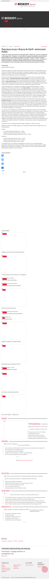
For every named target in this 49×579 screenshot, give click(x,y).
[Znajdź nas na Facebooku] (1, 289)
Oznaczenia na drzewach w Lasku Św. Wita (38, 429)
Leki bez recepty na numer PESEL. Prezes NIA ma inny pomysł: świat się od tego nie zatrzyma (24, 500)
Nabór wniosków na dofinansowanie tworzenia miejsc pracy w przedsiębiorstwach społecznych (24, 448)
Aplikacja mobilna (17, 565)
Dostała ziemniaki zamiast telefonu (11, 285)
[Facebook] (24, 155)
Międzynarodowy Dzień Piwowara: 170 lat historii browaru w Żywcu (19, 483)
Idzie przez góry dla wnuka (34, 433)
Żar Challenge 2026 (7, 319)
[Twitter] (24, 160)
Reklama (3, 566)
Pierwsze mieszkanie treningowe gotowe (37, 436)
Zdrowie (4, 289)
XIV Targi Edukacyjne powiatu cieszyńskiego (14, 451)
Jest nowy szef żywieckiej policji (10, 392)
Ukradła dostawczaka (9, 515)
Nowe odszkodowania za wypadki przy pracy (14, 449)
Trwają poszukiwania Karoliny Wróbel (12, 313)
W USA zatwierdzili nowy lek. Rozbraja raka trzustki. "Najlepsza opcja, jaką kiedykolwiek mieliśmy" (25, 497)
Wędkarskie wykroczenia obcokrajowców (13, 252)
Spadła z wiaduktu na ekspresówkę (11, 341)
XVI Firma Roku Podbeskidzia (24, 445)
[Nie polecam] (3, 170)
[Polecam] (2, 170)
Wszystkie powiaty (5, 1)
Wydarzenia (4, 256)
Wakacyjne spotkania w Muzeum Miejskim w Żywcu (15, 488)
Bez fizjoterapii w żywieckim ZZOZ (11, 364)
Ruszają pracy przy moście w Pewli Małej (37, 432)
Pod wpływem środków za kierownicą (13, 516)
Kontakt (3, 565)
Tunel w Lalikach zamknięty (9, 280)
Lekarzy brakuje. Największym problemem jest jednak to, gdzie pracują (19, 499)
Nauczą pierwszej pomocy (9, 308)
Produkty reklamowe (6, 568)
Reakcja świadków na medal (9, 369)
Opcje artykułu (44, 46)
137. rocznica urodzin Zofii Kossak (12, 486)
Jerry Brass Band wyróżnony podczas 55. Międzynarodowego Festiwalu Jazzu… (21, 478)
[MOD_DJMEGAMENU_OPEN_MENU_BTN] (3, 13)
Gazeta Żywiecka (40, 566)
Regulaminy (4, 571)
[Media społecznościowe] (24, 168)
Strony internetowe (29, 565)
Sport (19, 46)
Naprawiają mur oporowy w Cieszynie (36, 435)
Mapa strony (16, 568)
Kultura (4, 396)
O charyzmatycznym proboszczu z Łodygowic (14, 274)
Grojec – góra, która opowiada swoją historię (14, 484)
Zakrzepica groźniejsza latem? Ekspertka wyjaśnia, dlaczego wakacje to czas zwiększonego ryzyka (25, 502)
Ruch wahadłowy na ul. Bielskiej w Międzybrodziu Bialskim (37, 510)
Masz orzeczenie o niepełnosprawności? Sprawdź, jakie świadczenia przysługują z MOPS (23, 503)
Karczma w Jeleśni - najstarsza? (10, 414)
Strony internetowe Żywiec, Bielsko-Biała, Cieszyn (25, 577)
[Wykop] (24, 164)
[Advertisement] (24, 183)
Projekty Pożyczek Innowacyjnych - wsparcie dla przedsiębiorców (18, 452)
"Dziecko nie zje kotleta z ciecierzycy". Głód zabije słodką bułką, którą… (24, 494)
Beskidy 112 (4, 284)
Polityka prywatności (6, 569)
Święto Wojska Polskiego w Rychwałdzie (13, 481)
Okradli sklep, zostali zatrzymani (11, 518)
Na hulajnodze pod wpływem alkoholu (13, 513)
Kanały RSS (16, 566)
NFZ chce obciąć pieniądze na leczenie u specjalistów (16, 454)
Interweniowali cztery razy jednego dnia (13, 519)
